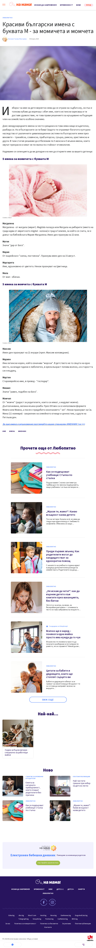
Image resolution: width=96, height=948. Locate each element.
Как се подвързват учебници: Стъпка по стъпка (59, 475)
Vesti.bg (43, 915)
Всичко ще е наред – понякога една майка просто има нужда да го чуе (63, 634)
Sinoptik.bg (37, 919)
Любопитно (7, 18)
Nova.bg (53, 915)
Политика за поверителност (25, 923)
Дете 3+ (71, 889)
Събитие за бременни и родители (34, 777)
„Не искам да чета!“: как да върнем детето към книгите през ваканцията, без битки (63, 596)
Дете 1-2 (59, 889)
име (4, 431)
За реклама (66, 923)
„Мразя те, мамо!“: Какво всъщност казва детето (61, 513)
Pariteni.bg (49, 919)
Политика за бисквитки (49, 923)
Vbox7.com (32, 915)
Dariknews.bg (66, 915)
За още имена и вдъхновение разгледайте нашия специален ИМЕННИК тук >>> (43, 424)
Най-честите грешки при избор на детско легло (81, 783)
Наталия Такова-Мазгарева (17, 39)
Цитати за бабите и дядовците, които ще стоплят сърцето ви (59, 674)
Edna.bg (11, 915)
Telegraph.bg (23, 919)
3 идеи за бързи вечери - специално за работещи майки (16, 752)
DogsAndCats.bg (81, 915)
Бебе (78, 5)
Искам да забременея (45, 5)
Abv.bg (21, 915)
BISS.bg (75, 919)
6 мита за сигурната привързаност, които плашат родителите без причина (33, 789)
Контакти (48, 927)
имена (12, 431)
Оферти (81, 889)
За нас (7, 923)
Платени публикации (81, 777)
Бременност (66, 5)
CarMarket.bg (63, 919)
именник (22, 431)
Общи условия (32, 939)
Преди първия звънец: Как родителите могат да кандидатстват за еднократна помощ (62, 556)
